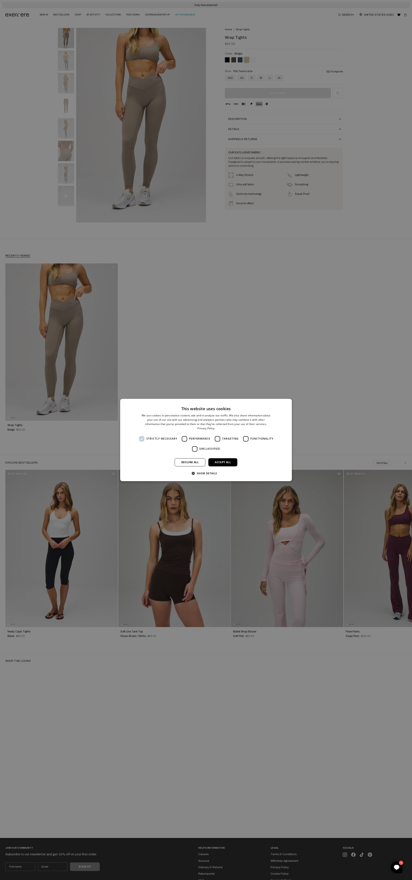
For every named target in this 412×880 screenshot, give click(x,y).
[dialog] (206, 440)
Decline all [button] (190, 462)
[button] (206, 473)
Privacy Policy (205, 428)
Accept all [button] (223, 462)
